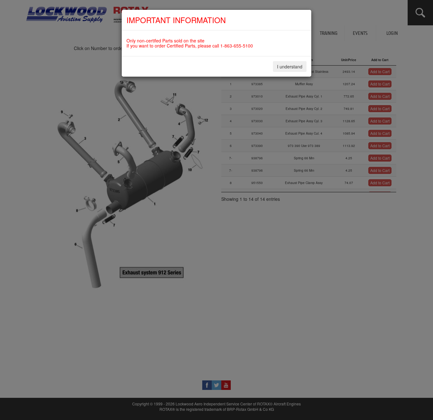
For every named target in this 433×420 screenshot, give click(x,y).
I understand (289, 66)
